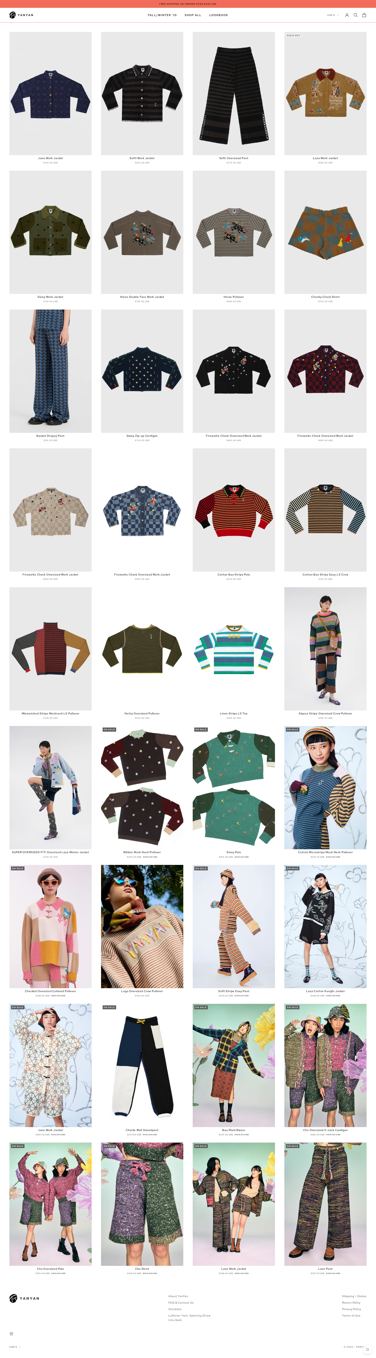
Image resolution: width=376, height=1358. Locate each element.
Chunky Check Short (325, 297)
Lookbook (218, 15)
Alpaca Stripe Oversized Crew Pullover (325, 713)
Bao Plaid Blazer (233, 1130)
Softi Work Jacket (142, 158)
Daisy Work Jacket (50, 297)
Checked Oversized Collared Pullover (50, 991)
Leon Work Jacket (233, 1269)
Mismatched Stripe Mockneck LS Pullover (51, 713)
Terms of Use (351, 1315)
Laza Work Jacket (325, 158)
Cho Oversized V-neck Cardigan (325, 1130)
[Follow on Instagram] (11, 1334)
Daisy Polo (234, 852)
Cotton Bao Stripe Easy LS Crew (325, 574)
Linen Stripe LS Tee (234, 713)
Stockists (175, 1309)
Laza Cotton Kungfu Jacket (325, 991)
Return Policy (351, 1302)
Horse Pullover (234, 297)
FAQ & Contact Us (181, 1302)
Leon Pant (325, 1269)
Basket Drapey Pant (50, 436)
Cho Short (142, 1269)
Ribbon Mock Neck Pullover (142, 852)
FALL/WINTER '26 (162, 15)
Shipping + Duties (354, 1296)
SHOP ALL (193, 15)
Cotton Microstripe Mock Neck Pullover (325, 852)
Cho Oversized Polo (50, 1269)
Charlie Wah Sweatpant (142, 1130)
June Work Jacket (50, 158)
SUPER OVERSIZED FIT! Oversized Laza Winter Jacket (50, 852)
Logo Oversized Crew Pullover (142, 991)
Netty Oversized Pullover (142, 713)
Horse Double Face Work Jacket (142, 297)
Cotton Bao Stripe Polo (234, 574)
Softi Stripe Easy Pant (233, 991)
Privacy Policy (351, 1309)
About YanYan (178, 1296)
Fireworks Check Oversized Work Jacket (234, 436)
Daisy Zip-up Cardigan (142, 436)
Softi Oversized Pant (234, 158)
